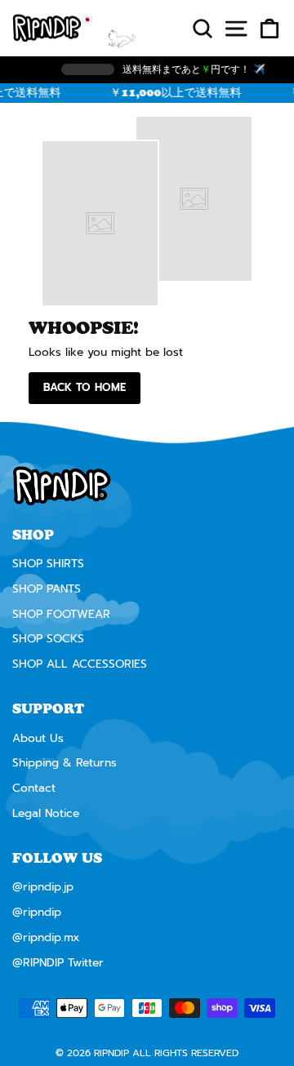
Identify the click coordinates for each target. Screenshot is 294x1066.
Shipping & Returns (64, 762)
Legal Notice (45, 813)
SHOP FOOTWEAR (61, 614)
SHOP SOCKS (48, 638)
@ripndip (36, 912)
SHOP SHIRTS (48, 563)
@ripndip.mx (46, 937)
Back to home (84, 387)
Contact (34, 788)
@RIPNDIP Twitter (58, 962)
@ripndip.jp (43, 886)
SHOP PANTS (46, 588)
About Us (38, 738)
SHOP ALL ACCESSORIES (79, 664)
